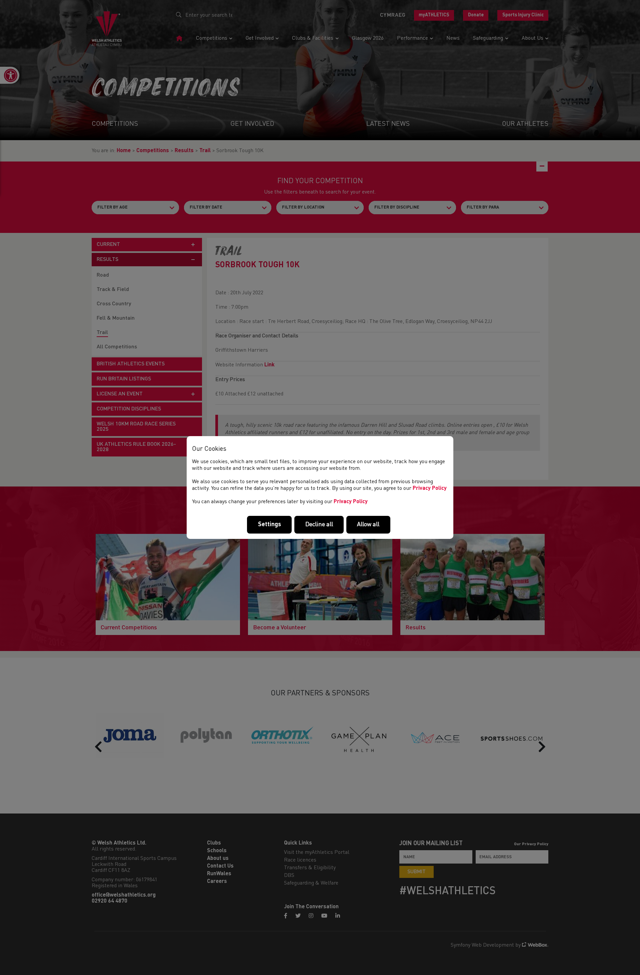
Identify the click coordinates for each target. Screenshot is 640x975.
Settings (269, 525)
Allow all (368, 525)
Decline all (319, 525)
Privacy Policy (430, 488)
